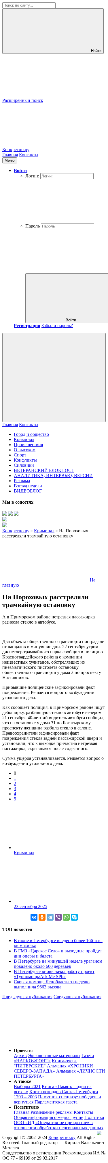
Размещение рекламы (52, 1112)
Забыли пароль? (57, 325)
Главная (10, 154)
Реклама (22, 480)
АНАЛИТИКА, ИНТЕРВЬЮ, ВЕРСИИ (53, 475)
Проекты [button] (23, 1050)
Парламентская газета (56, 1101)
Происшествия (28, 444)
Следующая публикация (77, 996)
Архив (20, 1055)
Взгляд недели (28, 485)
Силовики (24, 465)
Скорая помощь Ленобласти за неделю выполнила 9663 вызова (52, 984)
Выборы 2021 (27, 1086)
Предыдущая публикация (27, 996)
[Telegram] (50, 917)
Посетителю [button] (26, 1107)
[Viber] (58, 917)
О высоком (24, 449)
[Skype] (74, 917)
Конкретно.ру (61, 1137)
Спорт (20, 454)
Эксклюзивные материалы (54, 1055)
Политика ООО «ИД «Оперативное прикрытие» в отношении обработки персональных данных (59, 1122)
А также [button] (22, 1081)
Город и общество (31, 434)
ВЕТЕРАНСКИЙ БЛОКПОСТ (44, 470)
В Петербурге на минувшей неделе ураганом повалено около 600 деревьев (58, 964)
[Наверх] (45, 1040)
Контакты (28, 154)
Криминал (24, 439)
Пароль (32, 225)
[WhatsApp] (66, 917)
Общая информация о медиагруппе (48, 1117)
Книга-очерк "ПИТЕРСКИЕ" (45, 1063)
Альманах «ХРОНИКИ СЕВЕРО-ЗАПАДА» (53, 1068)
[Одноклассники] (42, 917)
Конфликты (25, 460)
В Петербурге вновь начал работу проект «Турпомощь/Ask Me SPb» (54, 974)
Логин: (32, 175)
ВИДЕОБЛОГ (28, 490)
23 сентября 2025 (30, 906)
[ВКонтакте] (34, 917)
